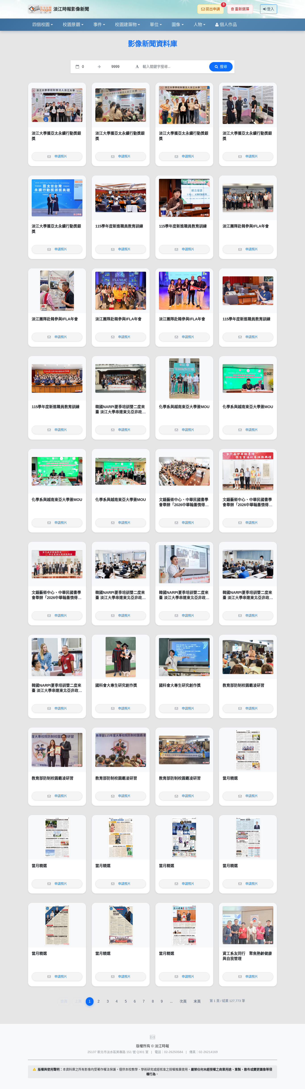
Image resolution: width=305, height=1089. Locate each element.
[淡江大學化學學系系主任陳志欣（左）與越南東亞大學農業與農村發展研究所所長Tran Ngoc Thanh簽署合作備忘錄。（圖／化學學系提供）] (248, 378)
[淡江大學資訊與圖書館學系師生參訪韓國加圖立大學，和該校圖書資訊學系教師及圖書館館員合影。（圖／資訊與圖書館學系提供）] (248, 198)
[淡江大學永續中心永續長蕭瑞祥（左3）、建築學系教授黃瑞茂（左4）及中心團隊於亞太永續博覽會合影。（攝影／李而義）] (57, 105)
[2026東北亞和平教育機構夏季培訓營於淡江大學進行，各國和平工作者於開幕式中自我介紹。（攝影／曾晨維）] (248, 564)
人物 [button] (198, 24)
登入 (270, 9)
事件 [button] (97, 24)
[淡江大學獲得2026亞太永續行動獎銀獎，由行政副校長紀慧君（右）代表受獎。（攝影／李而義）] (57, 198)
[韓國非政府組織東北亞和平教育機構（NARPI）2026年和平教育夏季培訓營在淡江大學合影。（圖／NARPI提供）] (120, 378)
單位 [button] (154, 24)
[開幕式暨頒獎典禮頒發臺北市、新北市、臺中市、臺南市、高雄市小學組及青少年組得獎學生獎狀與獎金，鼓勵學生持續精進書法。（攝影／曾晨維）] (248, 471)
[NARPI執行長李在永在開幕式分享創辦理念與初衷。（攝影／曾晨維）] (184, 564)
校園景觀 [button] (71, 24)
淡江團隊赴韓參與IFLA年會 (246, 226)
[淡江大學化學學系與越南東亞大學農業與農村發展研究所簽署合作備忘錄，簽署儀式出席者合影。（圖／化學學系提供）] (120, 471)
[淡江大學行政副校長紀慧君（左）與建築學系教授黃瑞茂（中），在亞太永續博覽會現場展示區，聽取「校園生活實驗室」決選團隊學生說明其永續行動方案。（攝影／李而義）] (248, 105)
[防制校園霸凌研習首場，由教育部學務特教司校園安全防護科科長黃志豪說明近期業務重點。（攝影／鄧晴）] (248, 657)
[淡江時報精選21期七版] (57, 837)
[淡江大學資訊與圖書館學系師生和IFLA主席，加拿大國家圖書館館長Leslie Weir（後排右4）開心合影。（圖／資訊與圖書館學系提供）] (120, 290)
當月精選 (230, 778)
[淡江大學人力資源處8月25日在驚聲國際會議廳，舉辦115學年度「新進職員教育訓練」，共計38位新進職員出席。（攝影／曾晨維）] (57, 378)
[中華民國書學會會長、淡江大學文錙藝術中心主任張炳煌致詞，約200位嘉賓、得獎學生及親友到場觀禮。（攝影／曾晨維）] (184, 471)
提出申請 (215, 7)
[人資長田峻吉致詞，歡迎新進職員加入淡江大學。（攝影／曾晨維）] (120, 198)
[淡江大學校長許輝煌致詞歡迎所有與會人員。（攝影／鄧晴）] (120, 750)
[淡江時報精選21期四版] (248, 837)
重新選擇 (242, 9)
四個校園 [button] (41, 24)
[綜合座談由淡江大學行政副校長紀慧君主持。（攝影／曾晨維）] (184, 198)
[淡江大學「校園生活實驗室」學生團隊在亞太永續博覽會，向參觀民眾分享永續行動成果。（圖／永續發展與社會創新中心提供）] (120, 105)
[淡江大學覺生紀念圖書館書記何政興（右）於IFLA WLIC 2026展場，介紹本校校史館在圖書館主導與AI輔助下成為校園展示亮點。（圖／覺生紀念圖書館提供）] (57, 290)
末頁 (197, 1001)
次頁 (183, 1001)
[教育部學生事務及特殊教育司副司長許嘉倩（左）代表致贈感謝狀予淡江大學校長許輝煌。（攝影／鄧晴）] (57, 750)
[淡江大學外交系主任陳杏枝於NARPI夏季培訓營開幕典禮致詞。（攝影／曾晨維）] (120, 564)
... (171, 1001)
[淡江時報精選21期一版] (184, 925)
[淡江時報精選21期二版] (120, 925)
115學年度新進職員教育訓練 (119, 226)
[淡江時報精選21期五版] (184, 837)
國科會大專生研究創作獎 (116, 685)
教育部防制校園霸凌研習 (243, 685)
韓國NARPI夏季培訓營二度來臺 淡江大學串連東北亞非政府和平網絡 (120, 412)
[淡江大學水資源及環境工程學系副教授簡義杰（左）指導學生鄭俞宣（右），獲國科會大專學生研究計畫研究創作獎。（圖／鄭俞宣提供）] (120, 657)
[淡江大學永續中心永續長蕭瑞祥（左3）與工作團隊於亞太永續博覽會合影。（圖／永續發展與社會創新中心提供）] (184, 105)
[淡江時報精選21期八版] (248, 750)
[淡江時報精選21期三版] (57, 925)
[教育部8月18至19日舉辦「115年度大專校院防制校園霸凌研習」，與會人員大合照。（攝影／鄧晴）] (184, 750)
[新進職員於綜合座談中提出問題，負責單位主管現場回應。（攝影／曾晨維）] (248, 290)
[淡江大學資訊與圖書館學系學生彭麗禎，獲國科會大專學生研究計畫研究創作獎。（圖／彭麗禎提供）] (184, 657)
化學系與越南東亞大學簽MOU (184, 407)
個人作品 (228, 24)
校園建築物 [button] (126, 24)
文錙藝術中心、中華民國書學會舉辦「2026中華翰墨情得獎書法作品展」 (184, 505)
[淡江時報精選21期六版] (120, 837)
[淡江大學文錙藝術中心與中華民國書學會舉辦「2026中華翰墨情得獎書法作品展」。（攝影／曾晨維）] (57, 564)
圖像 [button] (176, 24)
